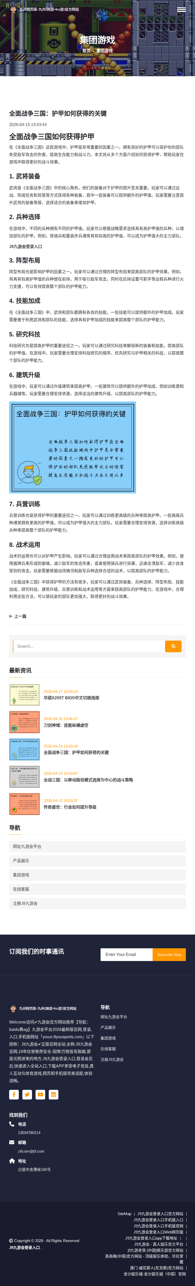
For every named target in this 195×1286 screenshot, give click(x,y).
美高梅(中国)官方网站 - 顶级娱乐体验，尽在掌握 (144, 1259)
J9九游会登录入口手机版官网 (158, 1226)
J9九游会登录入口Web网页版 (158, 1232)
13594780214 (29, 1132)
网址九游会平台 (27, 846)
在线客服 (21, 889)
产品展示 (21, 861)
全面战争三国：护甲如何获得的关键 (76, 752)
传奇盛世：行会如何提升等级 (70, 807)
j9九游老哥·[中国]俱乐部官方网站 (155, 1250)
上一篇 (19, 616)
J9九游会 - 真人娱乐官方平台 (158, 1244)
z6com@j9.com (31, 1151)
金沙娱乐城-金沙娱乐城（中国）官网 (155, 1274)
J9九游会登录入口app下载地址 (151, 1238)
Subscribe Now (169, 955)
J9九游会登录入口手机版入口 (158, 1220)
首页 (86, 51)
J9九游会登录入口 (24, 1247)
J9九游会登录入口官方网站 (160, 1214)
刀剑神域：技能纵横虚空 (66, 725)
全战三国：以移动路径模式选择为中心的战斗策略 (88, 780)
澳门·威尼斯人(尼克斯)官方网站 (156, 1268)
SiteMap (124, 1214)
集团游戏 (21, 875)
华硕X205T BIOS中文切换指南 (71, 698)
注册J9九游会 (25, 903)
